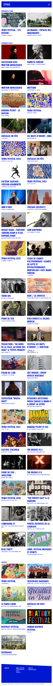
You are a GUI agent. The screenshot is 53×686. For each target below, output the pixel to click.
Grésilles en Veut (36, 604)
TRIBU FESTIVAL (34, 110)
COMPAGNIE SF (8, 523)
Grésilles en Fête (35, 158)
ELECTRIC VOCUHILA (10, 449)
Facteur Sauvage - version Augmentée (11, 183)
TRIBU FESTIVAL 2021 (11, 427)
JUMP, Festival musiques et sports (39, 551)
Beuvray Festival (10, 626)
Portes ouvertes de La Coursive (38, 525)
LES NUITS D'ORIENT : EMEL (39, 136)
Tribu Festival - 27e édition (11, 31)
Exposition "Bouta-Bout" (11, 400)
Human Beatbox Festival (35, 628)
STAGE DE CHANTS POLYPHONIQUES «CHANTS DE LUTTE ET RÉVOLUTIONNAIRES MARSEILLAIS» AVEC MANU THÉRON (39, 266)
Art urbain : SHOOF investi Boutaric (36, 374)
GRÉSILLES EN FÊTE (9, 136)
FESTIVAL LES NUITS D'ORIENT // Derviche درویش (38, 347)
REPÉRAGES (6, 652)
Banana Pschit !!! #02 (37, 427)
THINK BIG (6, 295)
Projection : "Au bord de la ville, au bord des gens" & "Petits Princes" (13, 347)
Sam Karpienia (34, 230)
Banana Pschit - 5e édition (10, 112)
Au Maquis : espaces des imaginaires (39, 31)
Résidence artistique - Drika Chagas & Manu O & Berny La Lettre (39, 401)
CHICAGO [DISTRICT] (36, 207)
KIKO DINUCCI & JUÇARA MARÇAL (38, 320)
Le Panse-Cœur (8, 604)
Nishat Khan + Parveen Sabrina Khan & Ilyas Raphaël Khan (13, 232)
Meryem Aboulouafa (11, 87)
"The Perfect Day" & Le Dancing (38, 499)
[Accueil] (5, 3)
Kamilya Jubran (35, 62)
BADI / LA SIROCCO (36, 295)
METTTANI (31, 87)
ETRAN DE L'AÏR (8, 372)
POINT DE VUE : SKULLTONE (8, 474)
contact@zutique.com (32, 669)
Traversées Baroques (38, 581)
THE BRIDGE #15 (34, 472)
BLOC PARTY (6, 549)
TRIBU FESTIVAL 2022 (11, 258)
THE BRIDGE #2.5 (35, 449)
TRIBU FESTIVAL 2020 (11, 498)
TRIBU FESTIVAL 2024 (11, 158)
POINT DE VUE (7, 318)
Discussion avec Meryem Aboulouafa (11, 63)
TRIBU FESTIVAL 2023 (37, 181)
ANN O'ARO (6, 207)
